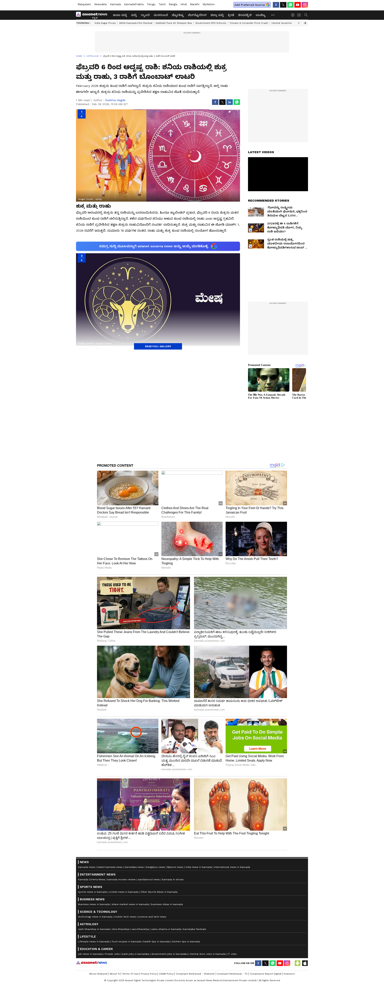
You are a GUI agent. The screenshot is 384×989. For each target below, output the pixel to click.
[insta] (305, 5)
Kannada (115, 4)
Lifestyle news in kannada (93, 941)
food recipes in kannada (126, 941)
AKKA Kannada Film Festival (135, 23)
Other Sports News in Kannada (158, 892)
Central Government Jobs (287, 23)
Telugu (151, 4)
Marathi (194, 4)
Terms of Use (130, 973)
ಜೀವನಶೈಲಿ (245, 15)
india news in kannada (198, 867)
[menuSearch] (306, 15)
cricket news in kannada (123, 892)
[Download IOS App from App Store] (305, 963)
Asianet (91, 962)
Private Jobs (112, 954)
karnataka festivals (194, 929)
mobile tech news (125, 916)
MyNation (209, 4)
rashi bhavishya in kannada (94, 929)
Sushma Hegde (115, 100)
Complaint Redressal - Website (195, 973)
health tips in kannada (156, 941)
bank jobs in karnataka (135, 954)
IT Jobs (232, 954)
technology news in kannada (95, 916)
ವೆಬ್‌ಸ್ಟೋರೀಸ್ (197, 15)
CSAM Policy (166, 973)
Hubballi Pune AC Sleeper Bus (174, 23)
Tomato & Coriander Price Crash (249, 23)
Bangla (173, 4)
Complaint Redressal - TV (232, 973)
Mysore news (175, 867)
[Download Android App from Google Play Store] (297, 963)
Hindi (183, 4)
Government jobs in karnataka (169, 954)
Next (305, 23)
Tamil (162, 4)
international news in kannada (232, 867)
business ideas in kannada (167, 904)
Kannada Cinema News (91, 879)
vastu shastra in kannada (166, 929)
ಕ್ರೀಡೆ (231, 15)
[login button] (293, 15)
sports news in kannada (92, 892)
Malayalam (84, 4)
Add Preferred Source (249, 4)
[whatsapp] (290, 5)
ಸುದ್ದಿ (134, 15)
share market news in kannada (130, 904)
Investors (289, 973)
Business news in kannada (94, 904)
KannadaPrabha (134, 4)
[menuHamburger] (299, 15)
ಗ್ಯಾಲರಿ (145, 15)
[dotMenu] (273, 15)
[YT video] (297, 5)
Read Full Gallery (158, 346)
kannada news (86, 867)
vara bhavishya (140, 929)
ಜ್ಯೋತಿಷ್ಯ (178, 15)
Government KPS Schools (210, 23)
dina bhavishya (120, 929)
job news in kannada (90, 954)
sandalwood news (149, 879)
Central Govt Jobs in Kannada (208, 954)
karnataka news (134, 867)
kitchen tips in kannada (186, 941)
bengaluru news (155, 867)
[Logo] (93, 15)
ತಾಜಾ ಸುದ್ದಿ (120, 15)
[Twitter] (283, 5)
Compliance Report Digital (265, 973)
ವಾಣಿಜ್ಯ (261, 15)
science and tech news (152, 916)
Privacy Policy (149, 973)
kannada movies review (121, 879)
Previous (299, 23)
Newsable (100, 4)
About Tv (115, 973)
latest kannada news (110, 867)
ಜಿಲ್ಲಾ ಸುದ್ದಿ (217, 15)
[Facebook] (276, 5)
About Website (98, 973)
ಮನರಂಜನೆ (161, 15)
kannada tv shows (173, 879)
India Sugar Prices (105, 23)
